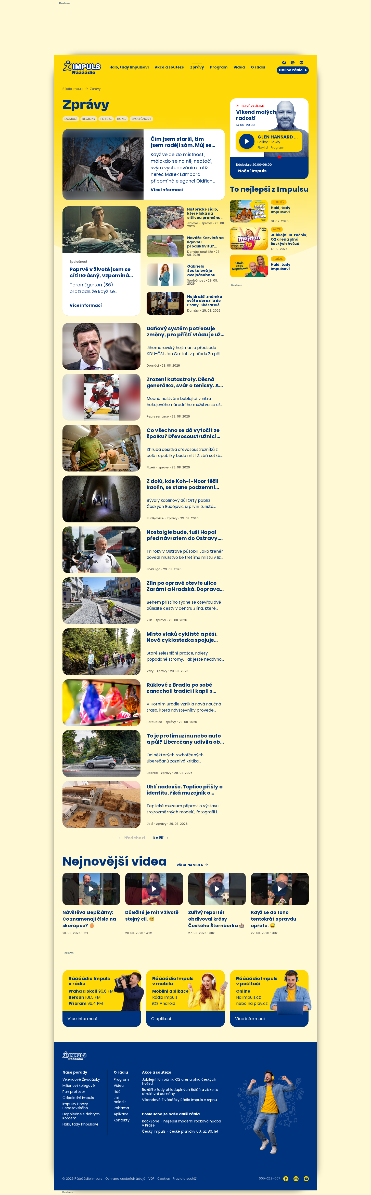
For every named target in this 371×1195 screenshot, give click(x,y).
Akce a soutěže (169, 67)
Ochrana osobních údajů (125, 1178)
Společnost (141, 119)
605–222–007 (269, 1178)
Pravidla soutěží (185, 1178)
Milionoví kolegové (78, 1085)
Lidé (117, 1092)
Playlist (263, 147)
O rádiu (121, 1072)
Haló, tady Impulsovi (129, 67)
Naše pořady (74, 1072)
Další (158, 838)
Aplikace (121, 1114)
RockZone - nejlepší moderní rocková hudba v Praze (181, 1123)
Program (218, 67)
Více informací (167, 190)
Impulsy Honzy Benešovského (75, 1106)
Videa (239, 67)
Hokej (121, 119)
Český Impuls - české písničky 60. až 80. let (180, 1131)
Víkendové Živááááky (81, 1079)
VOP (151, 1178)
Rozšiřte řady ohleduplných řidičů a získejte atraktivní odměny (180, 1092)
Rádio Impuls (72, 89)
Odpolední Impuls (78, 1098)
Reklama (121, 1108)
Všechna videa (190, 865)
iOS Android (163, 1003)
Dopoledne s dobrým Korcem (81, 1116)
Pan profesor (73, 1092)
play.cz (261, 1003)
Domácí (71, 119)
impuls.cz (251, 997)
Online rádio (291, 70)
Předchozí (134, 838)
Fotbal (106, 119)
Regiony (88, 119)
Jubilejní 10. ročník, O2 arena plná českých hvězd (179, 1081)
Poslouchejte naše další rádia (171, 1114)
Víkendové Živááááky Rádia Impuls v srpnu (179, 1100)
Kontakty (122, 1120)
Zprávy (197, 67)
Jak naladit (120, 1100)
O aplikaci (161, 1019)
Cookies (163, 1178)
